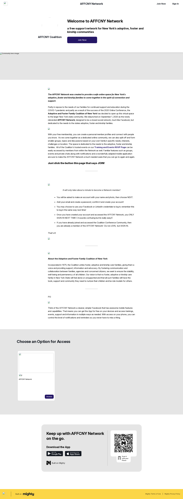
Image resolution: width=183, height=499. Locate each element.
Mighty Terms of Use (153, 494)
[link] (36, 376)
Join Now (161, 3)
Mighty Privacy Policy (172, 494)
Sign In (175, 3)
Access (49, 397)
